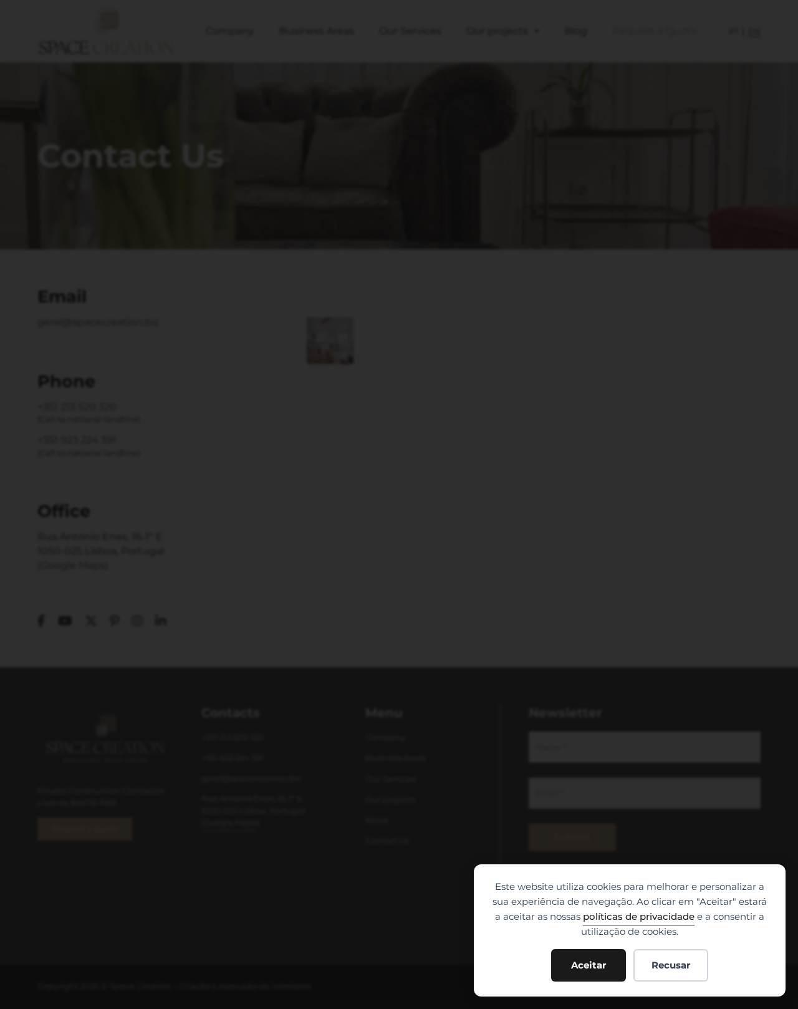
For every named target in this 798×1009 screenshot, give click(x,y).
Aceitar (588, 965)
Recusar (670, 965)
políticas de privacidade (639, 916)
